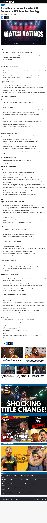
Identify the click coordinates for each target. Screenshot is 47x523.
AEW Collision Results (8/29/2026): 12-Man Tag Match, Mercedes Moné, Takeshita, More (18, 492)
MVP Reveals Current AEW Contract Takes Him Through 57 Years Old (38, 376)
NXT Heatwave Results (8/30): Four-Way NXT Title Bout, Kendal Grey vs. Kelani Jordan (18, 475)
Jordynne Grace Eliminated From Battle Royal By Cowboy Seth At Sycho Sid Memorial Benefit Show (23, 376)
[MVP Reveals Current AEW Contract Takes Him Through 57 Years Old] (39, 370)
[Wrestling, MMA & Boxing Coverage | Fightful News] (8, 2)
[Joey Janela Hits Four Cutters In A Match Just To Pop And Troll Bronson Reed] (8, 370)
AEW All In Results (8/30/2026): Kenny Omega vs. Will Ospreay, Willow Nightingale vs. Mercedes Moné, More (22, 479)
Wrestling (3, 5)
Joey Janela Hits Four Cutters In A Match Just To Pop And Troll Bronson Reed (7, 376)
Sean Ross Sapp (4, 14)
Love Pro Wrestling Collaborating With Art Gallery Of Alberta (13, 488)
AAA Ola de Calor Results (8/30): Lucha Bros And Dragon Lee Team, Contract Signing (18, 483)
